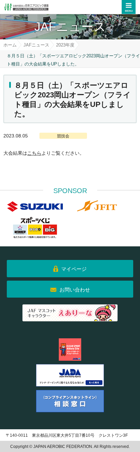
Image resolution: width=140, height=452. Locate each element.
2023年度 (65, 45)
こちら (34, 153)
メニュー (129, 7)
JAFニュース (36, 45)
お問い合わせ (74, 290)
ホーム (10, 45)
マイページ (74, 269)
